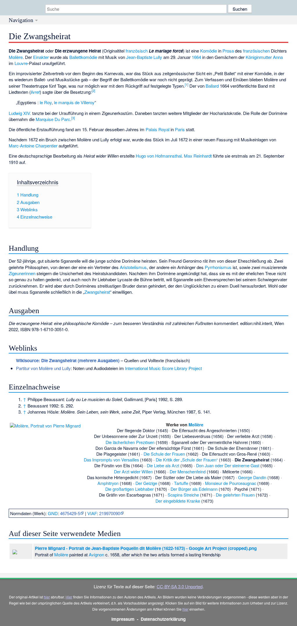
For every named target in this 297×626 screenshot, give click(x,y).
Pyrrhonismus (218, 267)
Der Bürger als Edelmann (194, 489)
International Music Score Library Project (163, 368)
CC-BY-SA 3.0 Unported (179, 586)
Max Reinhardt (198, 156)
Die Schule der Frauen (164, 454)
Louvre (21, 63)
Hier (69, 596)
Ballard (212, 86)
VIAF (92, 513)
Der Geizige (146, 483)
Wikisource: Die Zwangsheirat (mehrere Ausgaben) (67, 360)
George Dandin (252, 477)
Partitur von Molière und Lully (43, 368)
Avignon (96, 554)
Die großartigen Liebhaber (129, 489)
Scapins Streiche (183, 495)
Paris (180, 129)
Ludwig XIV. (20, 113)
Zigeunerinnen (22, 273)
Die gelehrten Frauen (235, 495)
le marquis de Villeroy (74, 102)
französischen (256, 51)
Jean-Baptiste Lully (144, 57)
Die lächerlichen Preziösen (130, 442)
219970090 (109, 513)
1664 (196, 57)
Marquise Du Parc (53, 119)
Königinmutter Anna (264, 57)
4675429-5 (70, 513)
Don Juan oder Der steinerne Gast (227, 465)
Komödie (208, 51)
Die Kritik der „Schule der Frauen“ (187, 460)
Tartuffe (181, 483)
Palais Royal (157, 129)
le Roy (46, 102)
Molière (16, 57)
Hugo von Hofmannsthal (159, 156)
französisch (137, 51)
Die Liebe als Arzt (163, 465)
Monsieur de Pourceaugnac (230, 483)
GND (53, 513)
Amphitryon (108, 483)
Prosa (228, 51)
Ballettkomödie (83, 57)
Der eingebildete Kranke (177, 501)
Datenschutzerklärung (163, 619)
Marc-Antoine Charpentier (33, 145)
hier (47, 596)
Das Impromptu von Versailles (111, 460)
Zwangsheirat (97, 292)
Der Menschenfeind (188, 471)
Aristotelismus (133, 267)
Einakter (41, 57)
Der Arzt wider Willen (133, 471)
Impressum (123, 619)
